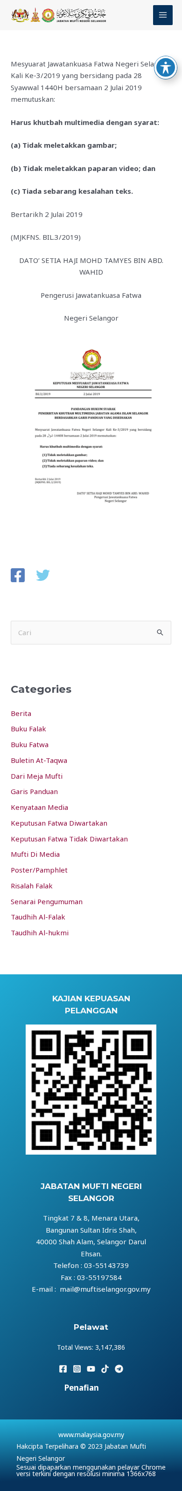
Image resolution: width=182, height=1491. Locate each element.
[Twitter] (43, 576)
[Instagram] (77, 1369)
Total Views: (76, 1347)
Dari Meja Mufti (37, 776)
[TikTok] (105, 1369)
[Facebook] (18, 576)
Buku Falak (28, 728)
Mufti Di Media (35, 854)
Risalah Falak (32, 885)
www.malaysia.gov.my (91, 1434)
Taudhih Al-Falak (38, 916)
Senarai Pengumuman (47, 901)
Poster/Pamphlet (39, 869)
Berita (21, 713)
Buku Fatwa (30, 744)
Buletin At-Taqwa (39, 760)
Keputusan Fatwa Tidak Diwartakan (69, 838)
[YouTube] (91, 1369)
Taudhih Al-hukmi (40, 932)
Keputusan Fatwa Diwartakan (59, 823)
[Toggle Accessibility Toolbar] (165, 67)
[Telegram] (119, 1369)
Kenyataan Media (39, 807)
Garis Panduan (34, 791)
